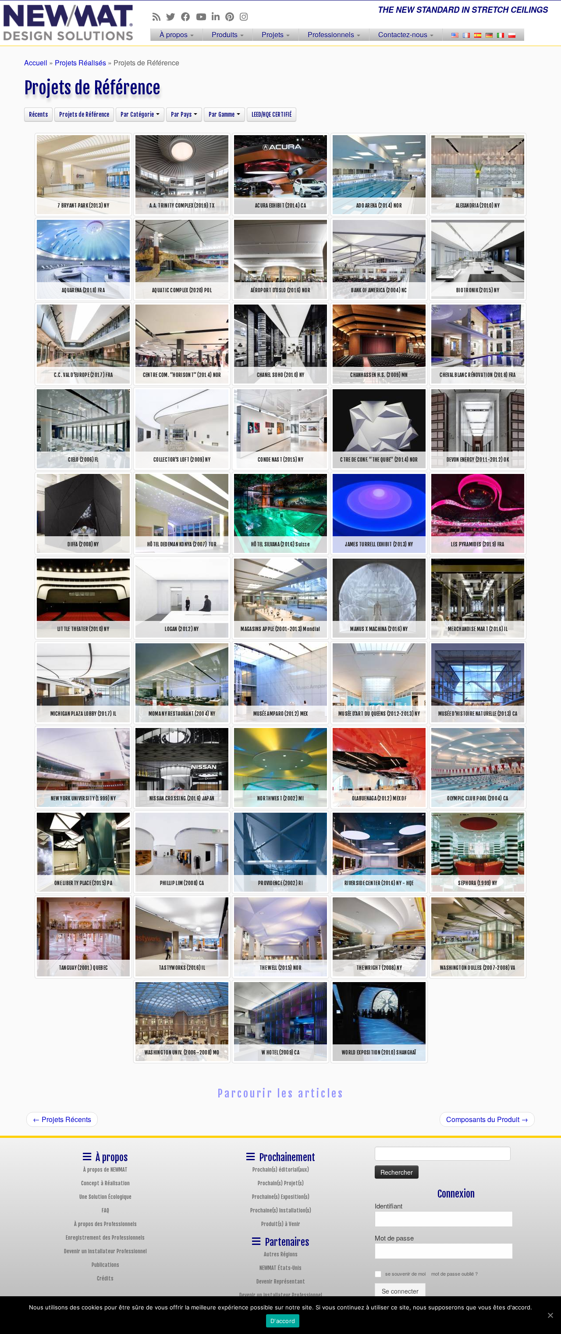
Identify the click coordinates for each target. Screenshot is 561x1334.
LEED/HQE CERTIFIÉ (271, 114)
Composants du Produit (487, 1119)
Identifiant (388, 1205)
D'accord (282, 1320)
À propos (174, 34)
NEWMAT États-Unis (280, 1268)
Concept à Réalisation (105, 1183)
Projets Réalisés (80, 62)
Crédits (105, 1278)
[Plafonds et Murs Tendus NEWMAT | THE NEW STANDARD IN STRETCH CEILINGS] (64, 22)
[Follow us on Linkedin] (218, 16)
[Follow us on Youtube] (204, 16)
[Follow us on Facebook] (188, 16)
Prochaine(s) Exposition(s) (280, 1197)
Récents (38, 114)
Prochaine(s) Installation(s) (280, 1210)
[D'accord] (550, 1315)
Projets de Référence (84, 114)
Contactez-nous (403, 34)
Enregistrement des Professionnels (105, 1237)
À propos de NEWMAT (105, 1169)
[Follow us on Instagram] (246, 16)
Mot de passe (394, 1237)
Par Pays (182, 114)
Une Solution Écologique (105, 1197)
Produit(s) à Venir (280, 1224)
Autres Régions (281, 1254)
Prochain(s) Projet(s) (281, 1183)
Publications (105, 1265)
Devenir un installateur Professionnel (105, 1251)
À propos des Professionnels (105, 1224)
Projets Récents (62, 1119)
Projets (273, 34)
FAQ (105, 1210)
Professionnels (332, 34)
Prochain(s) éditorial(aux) (280, 1169)
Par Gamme (222, 114)
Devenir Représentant (280, 1281)
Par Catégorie (138, 114)
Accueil (35, 62)
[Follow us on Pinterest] (232, 16)
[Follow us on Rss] (159, 16)
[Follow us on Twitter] (173, 16)
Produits (225, 34)
